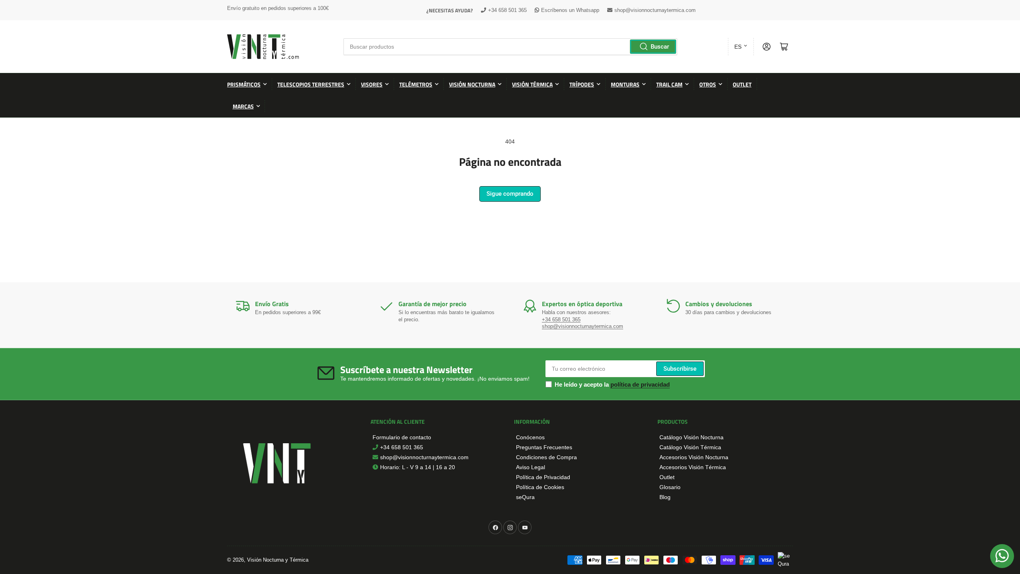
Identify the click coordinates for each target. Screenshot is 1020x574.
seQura (525, 497)
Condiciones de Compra (546, 457)
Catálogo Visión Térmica (690, 447)
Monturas (625, 84)
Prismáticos (244, 84)
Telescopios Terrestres (310, 84)
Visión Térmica (532, 84)
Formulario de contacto (402, 437)
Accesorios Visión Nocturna (693, 457)
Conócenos (530, 437)
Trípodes (581, 84)
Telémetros (415, 84)
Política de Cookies (540, 487)
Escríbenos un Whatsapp (570, 10)
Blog (665, 497)
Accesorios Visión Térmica (692, 467)
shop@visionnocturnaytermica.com (655, 10)
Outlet (742, 84)
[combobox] (510, 46)
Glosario (670, 487)
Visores (371, 84)
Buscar (660, 46)
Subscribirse (679, 368)
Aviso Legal (530, 467)
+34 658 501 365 (507, 10)
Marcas (243, 106)
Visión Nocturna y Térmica (277, 560)
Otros (707, 84)
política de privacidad (640, 384)
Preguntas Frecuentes (544, 447)
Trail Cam (669, 84)
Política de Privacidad (543, 477)
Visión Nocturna (472, 84)
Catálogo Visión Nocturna (691, 437)
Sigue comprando (510, 193)
